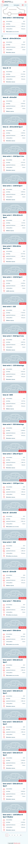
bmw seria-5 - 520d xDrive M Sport (12, 661)
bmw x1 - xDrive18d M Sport (13, 127)
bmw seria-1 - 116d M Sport (12, 277)
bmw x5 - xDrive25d (9, 97)
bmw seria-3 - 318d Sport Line (13, 336)
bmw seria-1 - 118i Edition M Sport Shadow (13, 816)
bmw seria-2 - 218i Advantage (13, 18)
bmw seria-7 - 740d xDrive (12, 601)
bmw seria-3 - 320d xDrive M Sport (12, 216)
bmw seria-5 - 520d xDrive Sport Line (12, 247)
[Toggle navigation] (25, 2)
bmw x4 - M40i (8, 395)
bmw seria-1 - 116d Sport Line (13, 156)
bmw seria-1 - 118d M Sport (12, 186)
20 (21, 835)
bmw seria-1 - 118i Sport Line (13, 483)
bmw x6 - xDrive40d (10, 513)
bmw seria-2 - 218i (9, 306)
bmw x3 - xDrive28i (9, 571)
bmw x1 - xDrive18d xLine (12, 38)
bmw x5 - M (7, 68)
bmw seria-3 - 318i (9, 542)
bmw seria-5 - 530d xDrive (12, 630)
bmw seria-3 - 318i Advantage (13, 424)
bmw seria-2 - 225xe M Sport (13, 454)
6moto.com (17, 843)
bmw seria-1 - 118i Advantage (13, 365)
